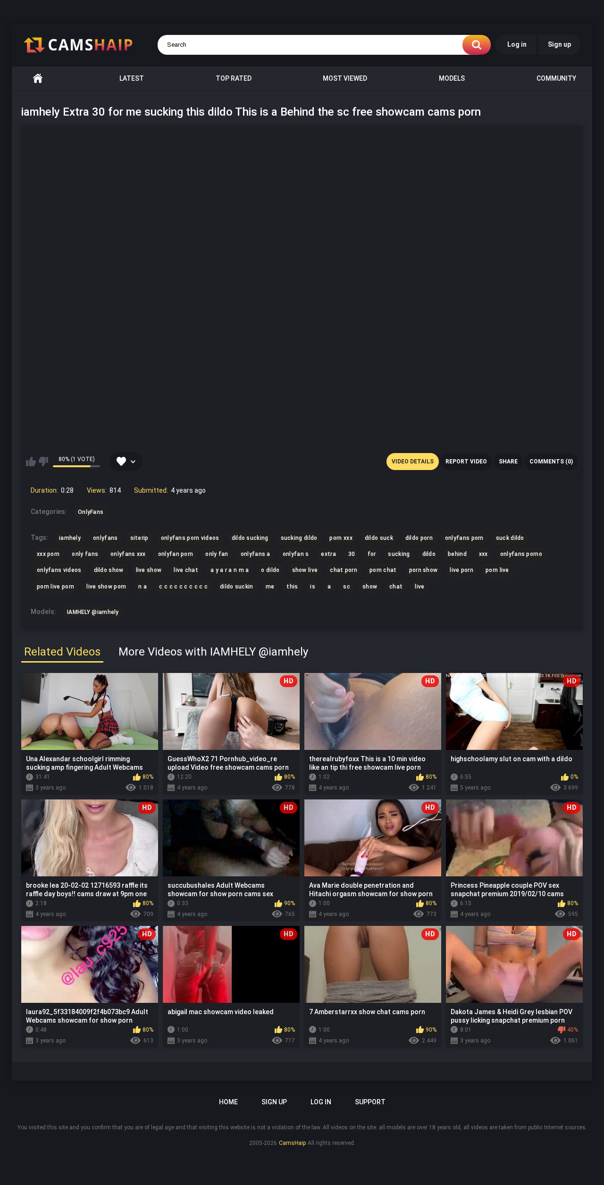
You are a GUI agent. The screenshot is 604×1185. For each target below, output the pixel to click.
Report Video (466, 461)
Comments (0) (551, 461)
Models (452, 78)
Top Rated (234, 78)
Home (38, 79)
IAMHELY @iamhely (93, 612)
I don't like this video (43, 461)
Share (508, 461)
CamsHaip (292, 1143)
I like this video (31, 461)
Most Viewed (345, 78)
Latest (131, 78)
